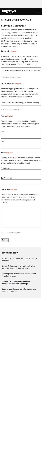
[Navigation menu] (39, 11)
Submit (5, 240)
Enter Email (5, 168)
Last (2, 141)
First (2, 131)
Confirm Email (6, 178)
